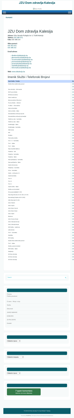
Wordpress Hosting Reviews (47, 415)
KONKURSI (10, 316)
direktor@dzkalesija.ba (20, 56)
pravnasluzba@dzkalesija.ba (21, 62)
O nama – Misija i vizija (13, 301)
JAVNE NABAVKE (12, 312)
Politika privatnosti (12, 296)
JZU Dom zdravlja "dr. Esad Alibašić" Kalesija (39, 411)
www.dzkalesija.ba (18, 72)
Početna (9, 294)
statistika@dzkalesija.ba (20, 66)
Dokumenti (10, 308)
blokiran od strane (25, 392)
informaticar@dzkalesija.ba (21, 68)
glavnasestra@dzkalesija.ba (21, 58)
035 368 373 (18, 38)
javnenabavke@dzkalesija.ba (22, 64)
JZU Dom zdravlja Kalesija (37, 2)
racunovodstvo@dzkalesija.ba (22, 60)
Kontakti (9, 323)
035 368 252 (12, 48)
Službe (9, 305)
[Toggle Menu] (4, 12)
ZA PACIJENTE (11, 319)
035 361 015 (12, 46)
